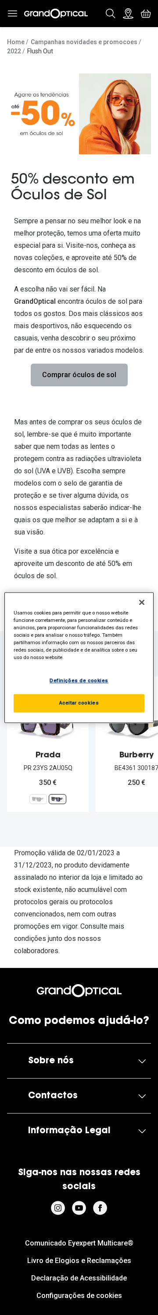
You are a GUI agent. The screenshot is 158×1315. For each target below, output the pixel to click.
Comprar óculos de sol (79, 375)
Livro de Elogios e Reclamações (79, 1260)
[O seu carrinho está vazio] (145, 13)
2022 (14, 51)
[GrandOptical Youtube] (79, 1208)
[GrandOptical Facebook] (100, 1208)
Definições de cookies (79, 680)
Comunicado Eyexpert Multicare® (79, 1243)
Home (16, 41)
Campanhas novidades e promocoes (84, 41)
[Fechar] (141, 602)
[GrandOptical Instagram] (58, 1208)
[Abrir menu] (12, 13)
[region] (79, 657)
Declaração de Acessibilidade (79, 1278)
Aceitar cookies (79, 703)
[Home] (56, 13)
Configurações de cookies (79, 1295)
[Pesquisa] (110, 13)
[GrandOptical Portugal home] (79, 990)
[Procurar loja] (128, 13)
